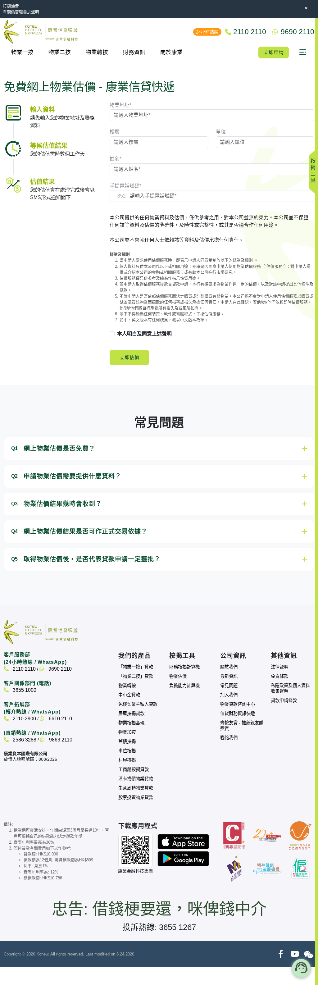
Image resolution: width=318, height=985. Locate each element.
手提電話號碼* (125, 186)
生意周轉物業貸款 (135, 788)
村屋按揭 (127, 760)
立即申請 (274, 52)
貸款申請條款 (284, 700)
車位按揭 (127, 750)
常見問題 (229, 685)
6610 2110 (60, 718)
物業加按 (127, 732)
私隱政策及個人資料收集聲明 (290, 688)
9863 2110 (60, 739)
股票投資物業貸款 (135, 797)
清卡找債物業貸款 (135, 778)
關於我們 (229, 666)
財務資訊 (134, 52)
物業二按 (59, 52)
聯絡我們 (229, 737)
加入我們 (229, 694)
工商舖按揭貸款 (133, 769)
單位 (221, 132)
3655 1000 (23, 690)
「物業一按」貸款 (135, 666)
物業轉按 (97, 52)
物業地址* (120, 105)
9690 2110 (59, 669)
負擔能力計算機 (184, 685)
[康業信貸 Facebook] (280, 954)
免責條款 (279, 676)
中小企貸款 (129, 694)
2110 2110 (23, 669)
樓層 (115, 132)
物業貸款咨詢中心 (237, 704)
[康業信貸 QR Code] (135, 850)
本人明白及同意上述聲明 (144, 333)
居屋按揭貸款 (131, 713)
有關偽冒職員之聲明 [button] (21, 12)
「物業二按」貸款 (135, 676)
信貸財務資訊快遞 (237, 713)
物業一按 (22, 52)
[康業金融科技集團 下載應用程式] (183, 841)
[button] (302, 52)
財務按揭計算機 (184, 666)
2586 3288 (23, 739)
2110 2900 (23, 718)
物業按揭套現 (131, 722)
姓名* (115, 159)
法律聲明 (279, 666)
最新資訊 (229, 676)
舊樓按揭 (127, 741)
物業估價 (178, 676)
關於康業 (171, 52)
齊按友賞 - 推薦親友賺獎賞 (241, 725)
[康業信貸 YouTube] (294, 954)
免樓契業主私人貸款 (137, 704)
